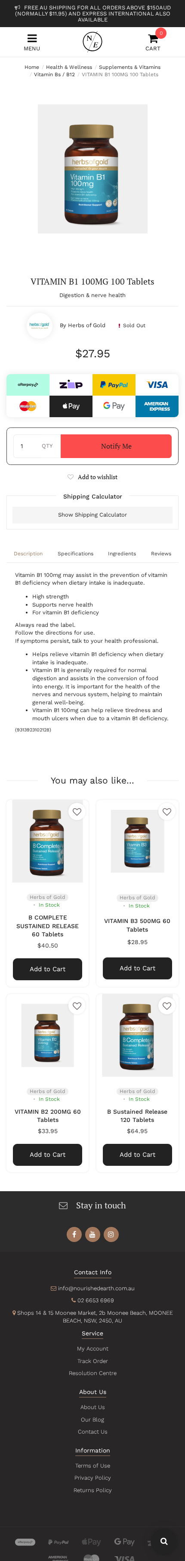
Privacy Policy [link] (92, 1477)
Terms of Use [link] (92, 1465)
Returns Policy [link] (93, 1490)
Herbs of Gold (86, 325)
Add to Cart (47, 969)
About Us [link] (92, 1407)
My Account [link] (92, 1348)
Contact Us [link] (93, 1431)
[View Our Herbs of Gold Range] (39, 326)
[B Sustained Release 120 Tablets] (137, 1035)
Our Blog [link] (92, 1419)
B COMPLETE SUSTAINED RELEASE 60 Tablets (47, 926)
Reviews (161, 554)
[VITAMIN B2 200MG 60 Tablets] (47, 1035)
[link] (74, 1234)
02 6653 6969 (95, 1300)
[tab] (28, 554)
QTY (47, 446)
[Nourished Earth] (92, 42)
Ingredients (122, 554)
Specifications (75, 554)
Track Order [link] (92, 1361)
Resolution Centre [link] (93, 1373)
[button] (92, 477)
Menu (32, 48)
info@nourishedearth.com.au (96, 1288)
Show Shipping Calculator (92, 514)
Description (28, 554)
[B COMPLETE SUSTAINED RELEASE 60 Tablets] (47, 841)
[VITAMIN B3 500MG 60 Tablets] (137, 841)
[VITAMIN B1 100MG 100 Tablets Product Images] (92, 169)
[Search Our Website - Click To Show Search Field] (164, 1541)
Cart (152, 42)
